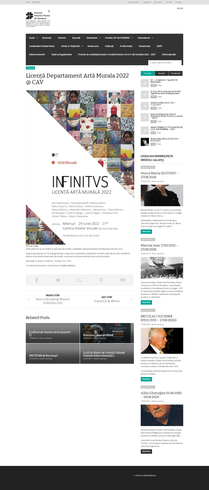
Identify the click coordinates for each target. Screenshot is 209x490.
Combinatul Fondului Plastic (42, 46)
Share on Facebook (36, 280)
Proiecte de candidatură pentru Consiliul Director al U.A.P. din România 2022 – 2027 (116, 54)
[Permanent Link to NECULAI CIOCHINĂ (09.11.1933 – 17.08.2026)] (162, 341)
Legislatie (147, 2)
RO (182, 8)
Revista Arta (93, 46)
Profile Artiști (126, 46)
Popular (147, 73)
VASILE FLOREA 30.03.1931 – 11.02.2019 (163, 104)
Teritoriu (62, 38)
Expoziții (76, 38)
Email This (123, 280)
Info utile (157, 2)
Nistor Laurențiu (158, 181)
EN (178, 8)
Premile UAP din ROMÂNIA (116, 39)
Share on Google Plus (79, 280)
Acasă (30, 39)
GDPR (159, 46)
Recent (162, 73)
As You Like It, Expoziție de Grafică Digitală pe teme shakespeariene (166, 92)
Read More (146, 231)
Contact (178, 2)
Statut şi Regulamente (61, 54)
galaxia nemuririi (148, 167)
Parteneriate (144, 46)
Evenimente (90, 39)
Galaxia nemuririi (37, 54)
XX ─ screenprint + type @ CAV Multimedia (164, 81)
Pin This (101, 280)
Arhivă (169, 2)
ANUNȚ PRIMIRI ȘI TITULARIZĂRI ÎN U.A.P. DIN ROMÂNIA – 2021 (167, 128)
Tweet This (58, 280)
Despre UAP (132, 2)
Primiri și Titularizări (69, 47)
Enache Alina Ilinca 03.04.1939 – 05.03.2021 (165, 140)
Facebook (175, 73)
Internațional (142, 39)
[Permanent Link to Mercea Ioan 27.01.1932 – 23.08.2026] (162, 267)
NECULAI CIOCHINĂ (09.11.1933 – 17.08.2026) (158, 318)
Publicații (109, 46)
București (46, 38)
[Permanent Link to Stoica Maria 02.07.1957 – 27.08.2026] (162, 195)
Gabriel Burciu (149, 475)
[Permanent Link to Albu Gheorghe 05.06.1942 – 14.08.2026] (162, 415)
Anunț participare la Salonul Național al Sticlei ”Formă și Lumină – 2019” (167, 116)
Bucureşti (30, 68)
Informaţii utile (169, 54)
